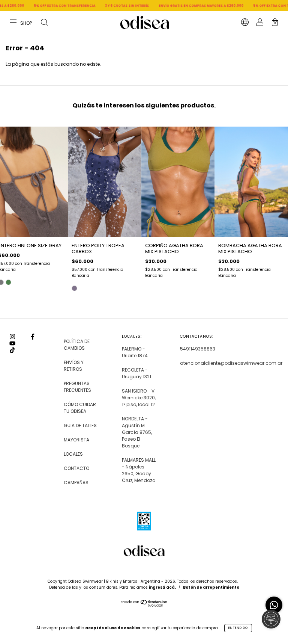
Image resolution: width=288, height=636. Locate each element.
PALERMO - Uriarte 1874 (135, 352)
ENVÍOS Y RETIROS (74, 365)
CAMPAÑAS (76, 482)
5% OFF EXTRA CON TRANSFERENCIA (51, 6)
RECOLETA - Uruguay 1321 (136, 373)
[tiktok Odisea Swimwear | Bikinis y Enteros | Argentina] (12, 350)
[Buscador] (44, 23)
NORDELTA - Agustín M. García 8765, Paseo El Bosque (137, 432)
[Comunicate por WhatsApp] (274, 605)
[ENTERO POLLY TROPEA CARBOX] (74, 288)
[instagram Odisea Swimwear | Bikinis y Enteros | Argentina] (13, 337)
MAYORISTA (76, 440)
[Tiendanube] (144, 605)
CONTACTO (76, 468)
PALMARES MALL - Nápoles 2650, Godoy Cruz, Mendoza (139, 470)
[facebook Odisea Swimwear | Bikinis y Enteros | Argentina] (32, 337)
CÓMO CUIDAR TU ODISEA (80, 407)
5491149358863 (197, 349)
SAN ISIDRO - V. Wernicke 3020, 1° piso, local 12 (139, 398)
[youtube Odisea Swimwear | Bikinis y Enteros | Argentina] (12, 343)
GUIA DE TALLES (80, 425)
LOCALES (73, 454)
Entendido (238, 628)
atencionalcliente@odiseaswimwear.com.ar (231, 363)
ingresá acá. (162, 587)
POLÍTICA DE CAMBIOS (77, 344)
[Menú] (21, 23)
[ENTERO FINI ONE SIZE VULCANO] (8, 282)
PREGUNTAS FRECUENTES (77, 386)
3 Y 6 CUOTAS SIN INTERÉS (113, 6)
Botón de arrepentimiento (211, 587)
